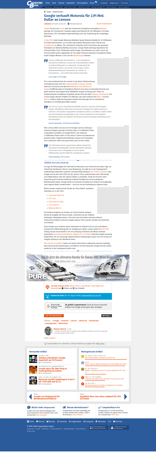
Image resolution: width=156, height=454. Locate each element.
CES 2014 (105, 229)
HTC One (52, 198)
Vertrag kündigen (68, 429)
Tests (54, 3)
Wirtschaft (63, 323)
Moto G (46, 99)
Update (48, 24)
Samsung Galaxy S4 (56, 195)
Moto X (99, 97)
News (49, 12)
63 (45, 384)
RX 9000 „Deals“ (85, 7)
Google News (76, 422)
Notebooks (94, 321)
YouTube (119, 422)
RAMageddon (59, 7)
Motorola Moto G (55, 208)
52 (45, 362)
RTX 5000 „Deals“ (71, 7)
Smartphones (58, 12)
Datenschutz (31, 431)
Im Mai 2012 (48, 40)
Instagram (89, 422)
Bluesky (52, 422)
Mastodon (102, 422)
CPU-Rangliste (124, 7)
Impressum (30, 429)
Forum (92, 3)
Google (47, 28)
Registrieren (114, 3)
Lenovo (62, 28)
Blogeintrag (77, 55)
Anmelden (104, 3)
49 (45, 373)
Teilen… (108, 316)
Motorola (103, 28)
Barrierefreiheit (80, 429)
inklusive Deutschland (100, 94)
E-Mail (69, 329)
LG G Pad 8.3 (54, 205)
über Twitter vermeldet (98, 172)
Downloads (70, 3)
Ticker (47, 3)
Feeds (32, 422)
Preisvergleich (82, 3)
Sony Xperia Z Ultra (56, 202)
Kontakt (37, 429)
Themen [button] (61, 3)
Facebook (63, 422)
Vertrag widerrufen (56, 429)
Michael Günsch (60, 329)
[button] (124, 3)
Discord (41, 422)
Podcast (49, 7)
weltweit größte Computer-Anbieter (79, 84)
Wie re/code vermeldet (52, 243)
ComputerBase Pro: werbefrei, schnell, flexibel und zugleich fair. (76, 344)
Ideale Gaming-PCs (99, 7)
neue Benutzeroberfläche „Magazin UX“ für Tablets (72, 234)
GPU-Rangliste (112, 7)
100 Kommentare (55, 316)
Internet (65, 321)
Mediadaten (45, 429)
